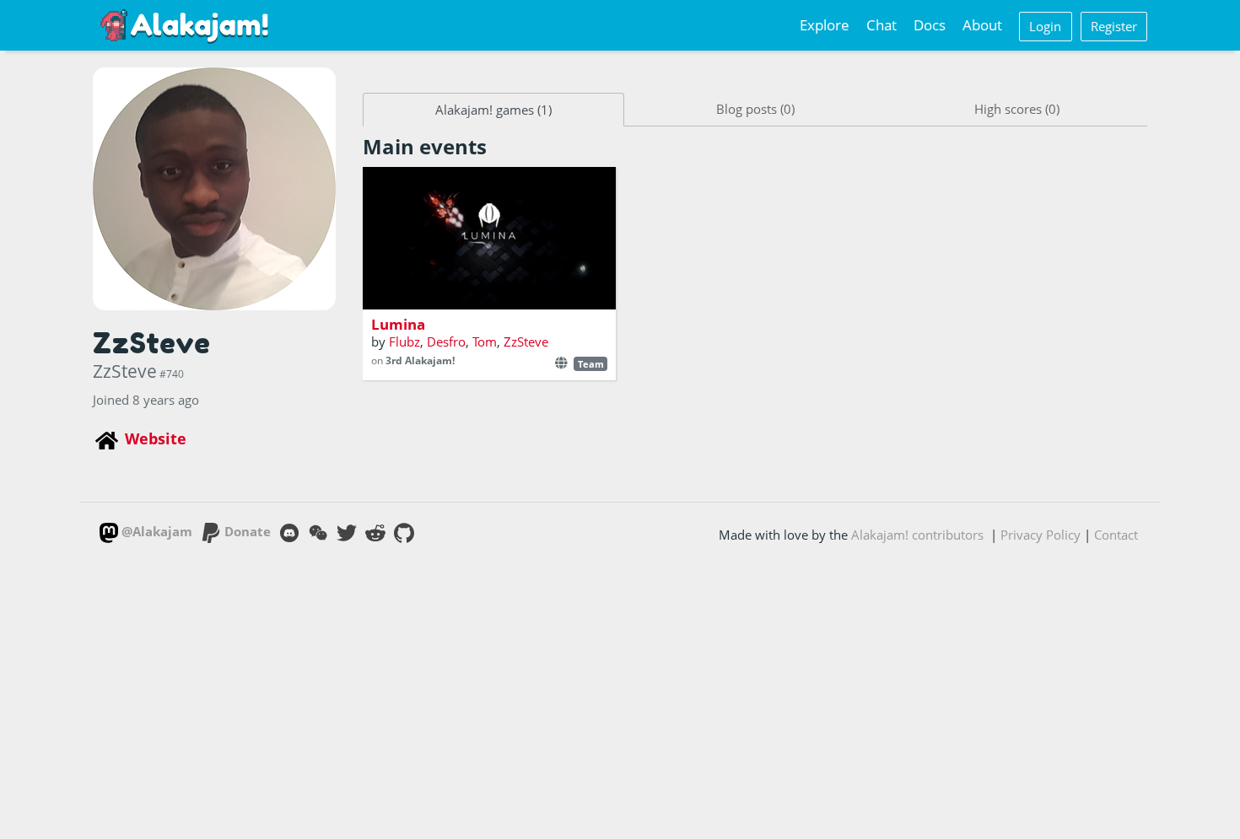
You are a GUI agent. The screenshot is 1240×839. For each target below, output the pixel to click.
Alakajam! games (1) (493, 109)
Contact (1116, 534)
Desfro (446, 341)
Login (1045, 26)
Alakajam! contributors (917, 534)
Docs (930, 25)
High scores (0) (1016, 108)
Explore (824, 25)
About (982, 25)
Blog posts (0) (755, 108)
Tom (484, 341)
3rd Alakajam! (420, 360)
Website (155, 438)
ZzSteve (526, 341)
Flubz (404, 341)
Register (1114, 26)
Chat (881, 25)
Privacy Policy (1040, 534)
